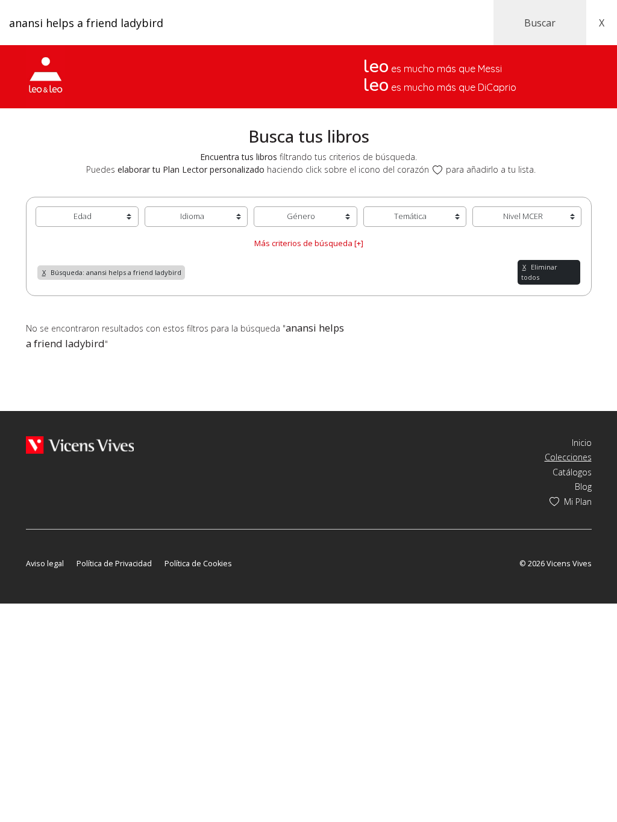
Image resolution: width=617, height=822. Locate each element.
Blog (583, 486)
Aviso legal (45, 563)
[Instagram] (84, 546)
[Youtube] (66, 546)
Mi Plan (578, 501)
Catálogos (572, 472)
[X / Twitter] (49, 546)
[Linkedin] (100, 546)
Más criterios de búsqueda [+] (308, 243)
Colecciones (568, 457)
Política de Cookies (198, 563)
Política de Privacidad (114, 563)
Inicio (582, 442)
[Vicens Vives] (80, 444)
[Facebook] (31, 546)
